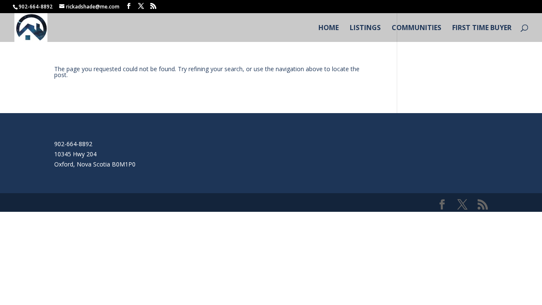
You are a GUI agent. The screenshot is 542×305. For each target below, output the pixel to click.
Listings (365, 28)
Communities (416, 28)
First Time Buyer (482, 28)
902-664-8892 (73, 144)
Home (328, 28)
